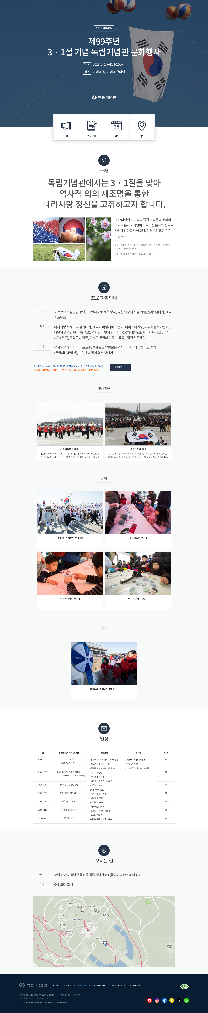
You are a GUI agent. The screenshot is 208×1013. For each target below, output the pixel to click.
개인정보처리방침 (84, 986)
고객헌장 (55, 986)
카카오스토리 (171, 1000)
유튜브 (149, 1000)
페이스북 (164, 1000)
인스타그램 (157, 1000)
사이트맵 (136, 986)
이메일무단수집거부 (119, 986)
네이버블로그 (186, 1000)
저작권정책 (101, 986)
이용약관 (67, 986)
